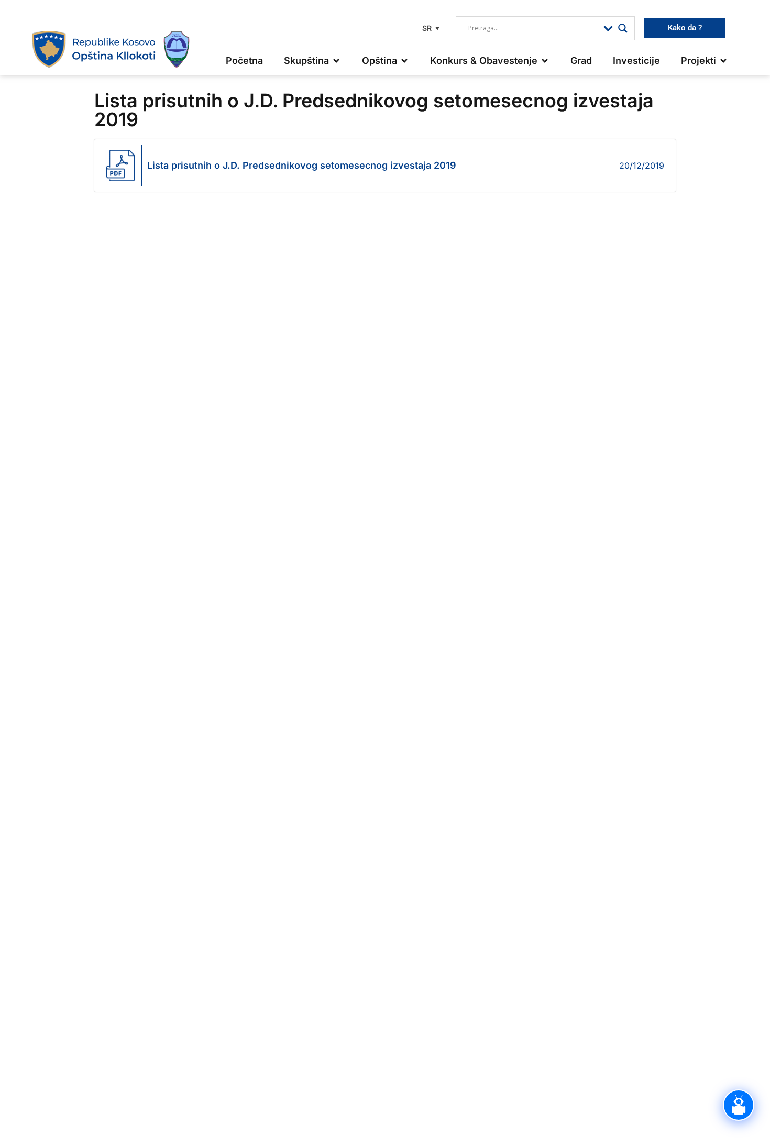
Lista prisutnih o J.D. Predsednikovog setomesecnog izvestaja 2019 (301, 165)
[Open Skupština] (336, 60)
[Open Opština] (404, 60)
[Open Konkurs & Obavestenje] (544, 60)
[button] (429, 28)
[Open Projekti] (723, 60)
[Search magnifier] (622, 28)
